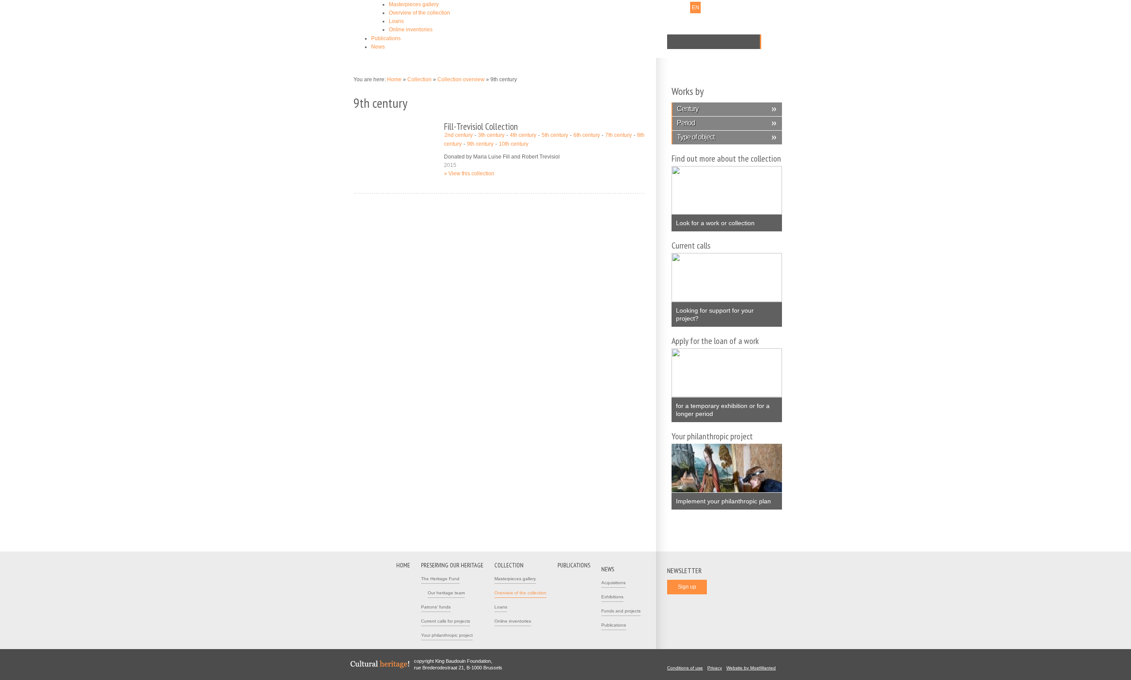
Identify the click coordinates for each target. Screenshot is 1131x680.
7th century (618, 135)
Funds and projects (621, 610)
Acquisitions (613, 582)
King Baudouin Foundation (521, 21)
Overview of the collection (419, 13)
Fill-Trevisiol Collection (481, 126)
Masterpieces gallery (414, 4)
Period (686, 123)
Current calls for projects (445, 621)
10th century (513, 144)
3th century (491, 135)
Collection (419, 79)
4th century (523, 135)
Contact (617, 7)
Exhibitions (612, 596)
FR (683, 7)
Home (394, 79)
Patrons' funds (436, 606)
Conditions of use (685, 667)
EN (695, 7)
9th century (480, 144)
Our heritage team (446, 592)
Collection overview (461, 79)
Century (687, 109)
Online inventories (411, 29)
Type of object (695, 137)
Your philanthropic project (447, 635)
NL (672, 7)
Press (638, 7)
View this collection (471, 173)
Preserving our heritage (452, 565)
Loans (396, 21)
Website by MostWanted (751, 667)
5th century (555, 135)
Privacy (714, 667)
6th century (586, 135)
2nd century (458, 135)
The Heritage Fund (440, 578)
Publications (386, 38)
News (378, 47)
